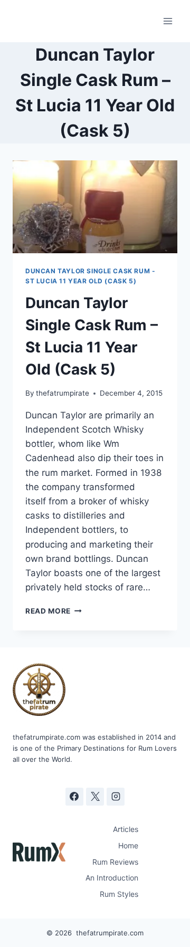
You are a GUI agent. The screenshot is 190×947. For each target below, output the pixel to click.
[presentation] (95, 206)
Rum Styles (119, 893)
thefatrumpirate (62, 393)
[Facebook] (74, 797)
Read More (53, 611)
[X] (95, 797)
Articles (125, 829)
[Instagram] (116, 797)
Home (128, 845)
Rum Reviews (115, 861)
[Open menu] (167, 21)
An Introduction (112, 877)
